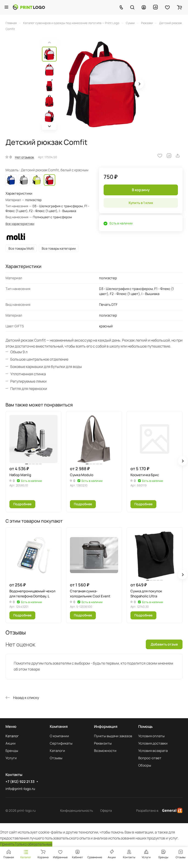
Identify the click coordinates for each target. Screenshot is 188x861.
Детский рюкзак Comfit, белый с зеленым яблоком (36, 179)
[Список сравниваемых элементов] (155, 7)
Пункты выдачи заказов (113, 736)
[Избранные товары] (167, 7)
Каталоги (57, 750)
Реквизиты (103, 743)
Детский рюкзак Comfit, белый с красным (49, 179)
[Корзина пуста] (179, 7)
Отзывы (56, 758)
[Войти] (144, 7)
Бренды (12, 750)
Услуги (11, 758)
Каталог (12, 736)
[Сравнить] (169, 155)
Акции (11, 743)
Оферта (106, 810)
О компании (59, 736)
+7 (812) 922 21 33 (20, 782)
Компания (59, 726)
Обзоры (144, 765)
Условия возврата (153, 750)
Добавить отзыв (164, 644)
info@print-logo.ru (20, 788)
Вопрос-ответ (149, 758)
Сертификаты (61, 743)
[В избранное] (160, 155)
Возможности (105, 750)
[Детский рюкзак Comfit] (102, 84)
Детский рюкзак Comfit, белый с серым (23, 179)
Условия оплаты (151, 736)
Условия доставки (153, 743)
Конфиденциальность (76, 810)
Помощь (145, 726)
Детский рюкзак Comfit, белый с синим (11, 179)
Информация (105, 726)
